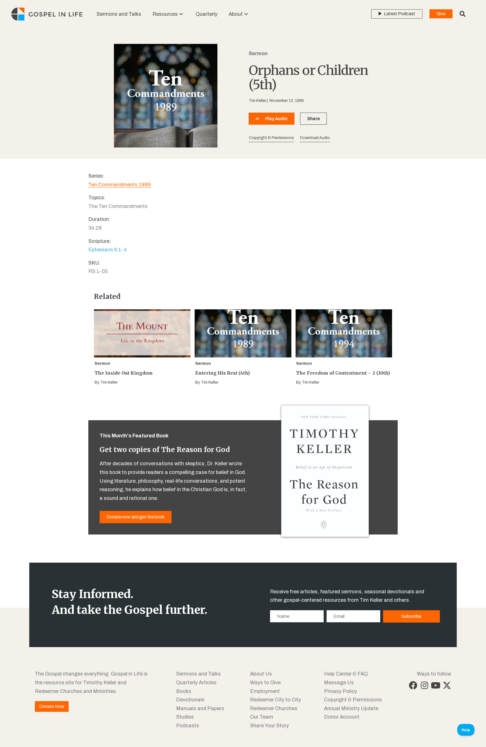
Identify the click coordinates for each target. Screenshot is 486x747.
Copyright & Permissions (353, 700)
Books (183, 691)
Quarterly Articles (196, 682)
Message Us (339, 682)
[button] (181, 14)
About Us (261, 674)
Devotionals (190, 700)
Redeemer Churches (273, 708)
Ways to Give (265, 682)
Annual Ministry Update (351, 708)
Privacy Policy (340, 691)
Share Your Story (269, 725)
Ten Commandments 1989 (119, 184)
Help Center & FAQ (346, 674)
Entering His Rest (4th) (222, 373)
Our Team (261, 717)
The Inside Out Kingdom (123, 373)
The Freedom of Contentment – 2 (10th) (343, 373)
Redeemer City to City (275, 700)
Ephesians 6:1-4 (107, 249)
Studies (185, 717)
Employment (265, 691)
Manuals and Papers (200, 708)
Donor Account (341, 717)
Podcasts (187, 725)
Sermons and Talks (198, 674)
